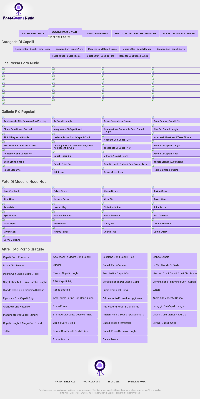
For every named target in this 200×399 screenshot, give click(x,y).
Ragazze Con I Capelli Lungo (133, 56)
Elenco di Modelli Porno (179, 33)
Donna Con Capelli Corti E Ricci (21, 273)
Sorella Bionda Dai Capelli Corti (121, 281)
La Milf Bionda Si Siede (165, 265)
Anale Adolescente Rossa (167, 298)
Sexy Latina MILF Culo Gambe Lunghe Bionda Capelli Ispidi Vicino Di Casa (25, 286)
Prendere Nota (136, 381)
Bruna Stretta (61, 339)
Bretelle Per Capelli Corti (117, 273)
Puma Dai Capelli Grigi (115, 290)
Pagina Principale (33, 33)
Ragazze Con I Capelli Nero (69, 49)
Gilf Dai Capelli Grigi (164, 322)
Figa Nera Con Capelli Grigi (18, 298)
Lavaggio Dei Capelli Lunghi (168, 306)
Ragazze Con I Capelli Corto (171, 49)
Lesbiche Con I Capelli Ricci (119, 256)
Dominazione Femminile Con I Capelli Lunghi (174, 285)
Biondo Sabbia (160, 256)
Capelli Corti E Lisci (64, 322)
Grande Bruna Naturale (16, 306)
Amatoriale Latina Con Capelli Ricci (73, 298)
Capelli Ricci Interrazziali (117, 322)
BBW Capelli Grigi (63, 281)
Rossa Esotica (61, 289)
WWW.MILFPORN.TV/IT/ (65, 32)
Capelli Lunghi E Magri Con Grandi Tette (22, 327)
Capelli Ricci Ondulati (115, 265)
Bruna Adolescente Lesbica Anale (72, 314)
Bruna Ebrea (60, 306)
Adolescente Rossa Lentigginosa (122, 298)
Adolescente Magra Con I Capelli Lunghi (72, 260)
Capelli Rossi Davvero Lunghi (119, 331)
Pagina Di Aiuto (91, 381)
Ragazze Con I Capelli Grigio (102, 49)
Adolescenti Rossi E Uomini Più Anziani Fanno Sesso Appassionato (123, 310)
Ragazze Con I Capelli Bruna (100, 56)
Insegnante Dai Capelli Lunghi (20, 314)
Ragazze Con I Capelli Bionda (136, 49)
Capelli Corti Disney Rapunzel (169, 314)
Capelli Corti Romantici (16, 257)
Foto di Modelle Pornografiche (135, 33)
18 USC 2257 (114, 381)
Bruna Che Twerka (13, 265)
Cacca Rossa (110, 339)
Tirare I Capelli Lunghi (65, 273)
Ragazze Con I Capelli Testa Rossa (32, 49)
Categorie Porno (97, 33)
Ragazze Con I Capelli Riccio (66, 56)
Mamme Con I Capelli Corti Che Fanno (174, 273)
